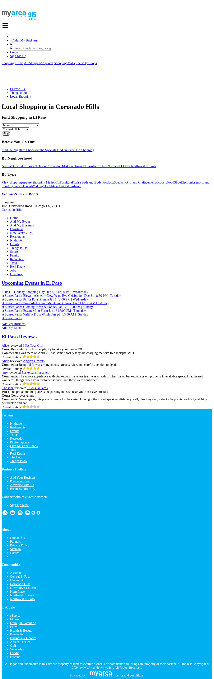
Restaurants (17, 427)
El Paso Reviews (19, 336)
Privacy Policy (19, 545)
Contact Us (17, 537)
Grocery (161, 182)
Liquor (63, 186)
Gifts (56, 182)
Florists (77, 182)
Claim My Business (24, 40)
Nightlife (16, 423)
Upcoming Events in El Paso (32, 283)
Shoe (177, 182)
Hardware (74, 186)
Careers (15, 553)
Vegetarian (17, 649)
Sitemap (15, 549)
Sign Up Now (19, 505)
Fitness (14, 619)
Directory (16, 274)
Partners (15, 541)
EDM (14, 627)
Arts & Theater (20, 642)
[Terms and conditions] (101, 675)
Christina (8, 388)
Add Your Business (23, 477)
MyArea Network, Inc (98, 667)
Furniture (66, 182)
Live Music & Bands (24, 446)
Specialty (120, 182)
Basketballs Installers (35, 372)
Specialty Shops (86, 63)
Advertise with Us (22, 485)
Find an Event (65, 150)
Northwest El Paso (143, 166)
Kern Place (100, 166)
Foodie (14, 653)
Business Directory (22, 488)
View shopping (12, 182)
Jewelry (151, 182)
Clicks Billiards (37, 388)
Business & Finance (23, 638)
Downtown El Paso (80, 166)
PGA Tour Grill (33, 345)
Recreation (17, 438)
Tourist (27, 186)
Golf (13, 645)
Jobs (13, 449)
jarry (5, 372)
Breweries (16, 634)
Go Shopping (84, 150)
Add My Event (12, 327)
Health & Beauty (21, 630)
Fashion (15, 657)
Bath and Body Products (98, 182)
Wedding (38, 186)
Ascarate (7, 166)
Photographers (19, 442)
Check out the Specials (40, 150)
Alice (5, 345)
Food (170, 182)
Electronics (188, 182)
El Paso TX (17, 89)
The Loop (16, 457)
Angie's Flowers (34, 361)
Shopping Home (12, 63)
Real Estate (17, 453)
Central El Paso (23, 166)
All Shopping (33, 63)
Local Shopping (20, 96)
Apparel (47, 63)
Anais (5, 361)
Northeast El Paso (119, 166)
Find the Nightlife (13, 150)
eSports (15, 615)
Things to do (18, 92)
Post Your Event (20, 481)
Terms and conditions (129, 675)
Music (55, 186)
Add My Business (13, 324)
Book (47, 186)
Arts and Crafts (136, 182)
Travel (14, 434)
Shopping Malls (64, 63)
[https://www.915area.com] (14, 16)
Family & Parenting (23, 623)
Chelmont (40, 166)
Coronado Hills (57, 166)
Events (14, 431)
